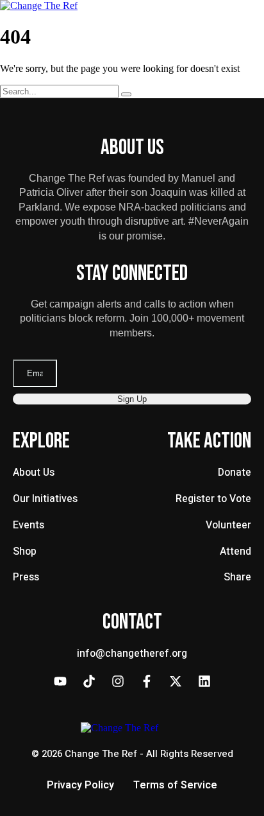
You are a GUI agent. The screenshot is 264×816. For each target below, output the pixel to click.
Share (237, 577)
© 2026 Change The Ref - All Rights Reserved (132, 754)
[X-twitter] (175, 681)
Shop (25, 551)
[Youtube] (60, 681)
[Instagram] (117, 681)
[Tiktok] (89, 681)
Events (28, 525)
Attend (235, 551)
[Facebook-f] (146, 681)
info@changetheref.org (132, 653)
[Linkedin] (204, 681)
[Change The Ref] (39, 5)
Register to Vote (213, 499)
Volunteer (228, 525)
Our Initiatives (45, 499)
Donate (234, 472)
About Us (33, 472)
